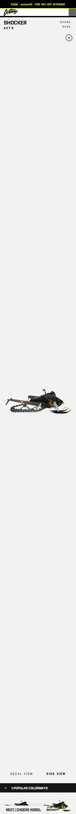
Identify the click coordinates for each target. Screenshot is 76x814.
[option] (38, 4)
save (66, 26)
